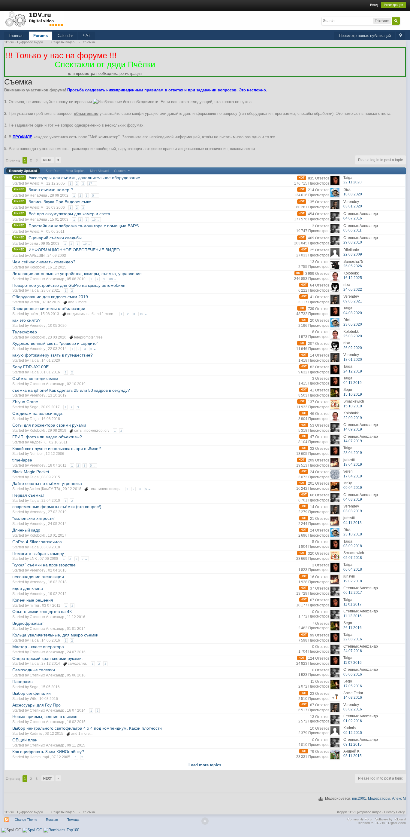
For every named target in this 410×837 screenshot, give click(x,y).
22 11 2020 (352, 182)
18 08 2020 (352, 194)
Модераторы (379, 798)
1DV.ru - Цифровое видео (23, 812)
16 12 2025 (352, 278)
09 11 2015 (352, 744)
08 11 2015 (352, 756)
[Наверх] (205, 821)
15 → (143, 314)
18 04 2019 (352, 464)
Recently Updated (23, 171)
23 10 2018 (352, 534)
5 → (95, 195)
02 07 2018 (352, 558)
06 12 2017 (352, 592)
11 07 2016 (352, 663)
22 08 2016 (352, 639)
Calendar (65, 35)
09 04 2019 (352, 488)
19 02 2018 (352, 581)
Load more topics (204, 765)
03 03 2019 (352, 511)
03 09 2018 (352, 546)
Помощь (73, 819)
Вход (374, 5)
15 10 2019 (352, 394)
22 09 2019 (352, 418)
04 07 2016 (352, 218)
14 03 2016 (352, 697)
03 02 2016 (352, 709)
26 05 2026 (352, 266)
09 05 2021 (352, 301)
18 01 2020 (352, 359)
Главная (16, 35)
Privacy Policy (394, 812)
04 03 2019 (352, 499)
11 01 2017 (352, 604)
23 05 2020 (352, 324)
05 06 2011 (352, 230)
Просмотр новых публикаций (365, 35)
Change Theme (26, 819)
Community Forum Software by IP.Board (376, 819)
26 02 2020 (352, 348)
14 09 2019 (352, 429)
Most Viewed (99, 171)
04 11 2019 (352, 383)
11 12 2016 (352, 616)
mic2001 (359, 798)
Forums (40, 35)
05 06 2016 (352, 674)
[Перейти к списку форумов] (34, 19)
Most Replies (75, 171)
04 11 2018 (352, 523)
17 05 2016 (352, 686)
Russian (52, 819)
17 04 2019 (352, 476)
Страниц (13, 160)
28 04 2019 (352, 453)
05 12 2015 (352, 733)
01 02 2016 (352, 721)
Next (47, 160)
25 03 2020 (352, 336)
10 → (96, 219)
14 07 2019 (352, 441)
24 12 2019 (352, 371)
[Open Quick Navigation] (400, 36)
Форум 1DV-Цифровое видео (359, 812)
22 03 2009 (352, 254)
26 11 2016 (352, 628)
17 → (92, 183)
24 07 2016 (352, 651)
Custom (120, 171)
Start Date (53, 171)
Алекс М (399, 798)
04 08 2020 (352, 313)
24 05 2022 (352, 289)
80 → (113, 279)
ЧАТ (86, 35)
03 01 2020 (352, 206)
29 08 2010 (352, 242)
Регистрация (393, 5)
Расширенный (403, 20)
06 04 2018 (352, 569)
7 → (85, 558)
